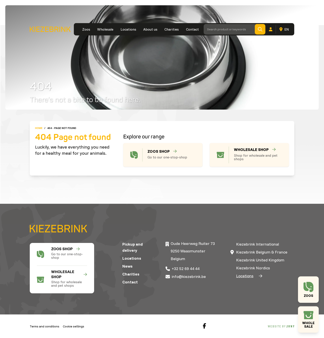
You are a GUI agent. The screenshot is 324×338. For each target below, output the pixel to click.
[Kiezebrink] (50, 29)
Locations (128, 29)
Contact (192, 29)
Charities (171, 29)
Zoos (86, 29)
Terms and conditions (44, 326)
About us (150, 29)
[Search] (260, 29)
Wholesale (105, 29)
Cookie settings (73, 326)
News (127, 266)
